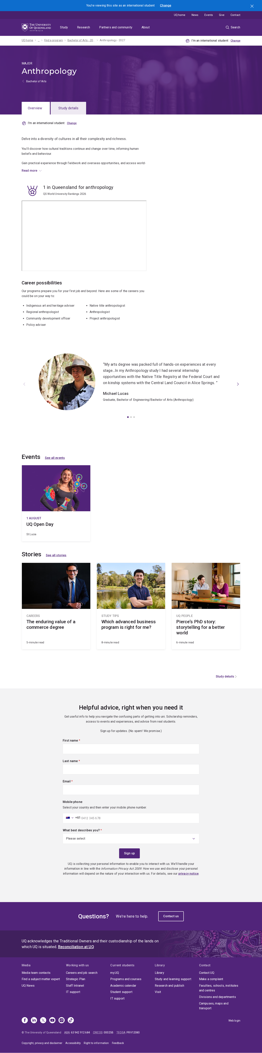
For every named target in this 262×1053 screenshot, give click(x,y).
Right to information (96, 1043)
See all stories (56, 555)
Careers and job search (81, 973)
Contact (235, 14)
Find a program (53, 40)
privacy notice (188, 873)
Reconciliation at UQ (76, 946)
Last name (78, 761)
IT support (73, 992)
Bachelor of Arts (36, 81)
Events (208, 14)
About (146, 27)
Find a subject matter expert (41, 979)
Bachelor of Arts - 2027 (81, 40)
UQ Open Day (56, 503)
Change (165, 5)
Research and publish (169, 985)
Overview (35, 108)
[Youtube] (52, 1020)
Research (83, 27)
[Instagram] (61, 1020)
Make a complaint (211, 979)
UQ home (179, 14)
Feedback (118, 1043)
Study (64, 27)
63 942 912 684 (80, 1032)
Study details (68, 108)
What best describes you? (89, 830)
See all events (55, 458)
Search (252, 7)
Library (159, 973)
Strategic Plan (75, 979)
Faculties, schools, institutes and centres (218, 988)
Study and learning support (173, 979)
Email (74, 781)
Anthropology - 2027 (112, 40)
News (195, 14)
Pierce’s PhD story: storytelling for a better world (206, 606)
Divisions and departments (217, 997)
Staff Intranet (75, 985)
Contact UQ (206, 973)
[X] (43, 1020)
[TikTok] (71, 1020)
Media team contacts (36, 973)
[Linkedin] (34, 1020)
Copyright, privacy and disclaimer (42, 1043)
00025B (108, 1032)
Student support (121, 992)
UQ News (28, 985)
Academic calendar (123, 985)
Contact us (171, 916)
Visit (158, 992)
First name (78, 740)
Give (221, 14)
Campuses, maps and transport (213, 1006)
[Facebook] (25, 1020)
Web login (234, 1020)
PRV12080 (133, 1032)
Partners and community (115, 27)
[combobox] (72, 817)
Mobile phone (72, 802)
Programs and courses (125, 979)
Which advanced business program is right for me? (131, 606)
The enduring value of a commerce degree (56, 606)
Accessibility (73, 1043)
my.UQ (114, 973)
